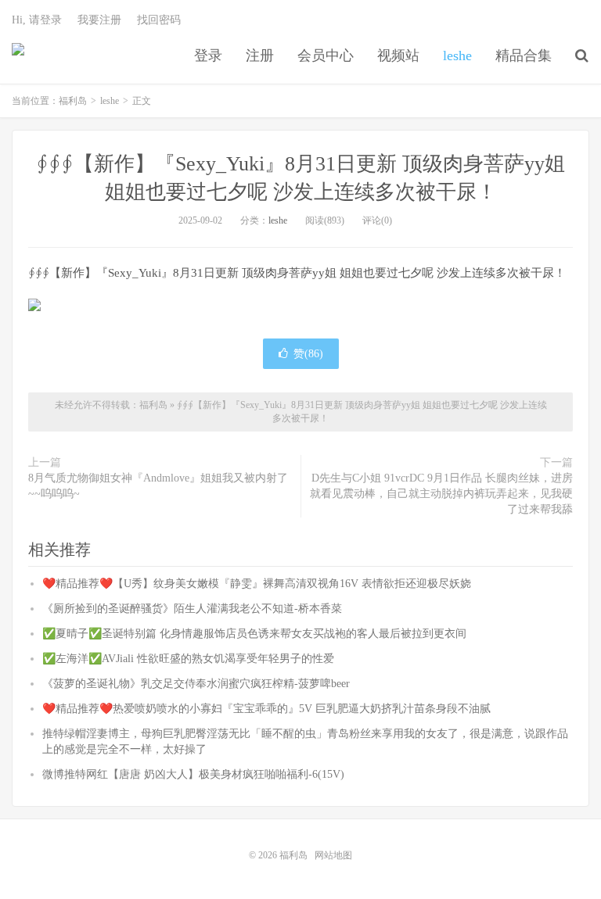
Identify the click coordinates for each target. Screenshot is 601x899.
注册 (260, 55)
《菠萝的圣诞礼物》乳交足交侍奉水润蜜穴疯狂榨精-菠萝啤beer (196, 683)
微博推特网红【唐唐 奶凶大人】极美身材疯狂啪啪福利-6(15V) (193, 774)
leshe (457, 55)
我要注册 (99, 20)
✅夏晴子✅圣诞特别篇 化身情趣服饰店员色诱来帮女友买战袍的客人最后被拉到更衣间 (254, 633)
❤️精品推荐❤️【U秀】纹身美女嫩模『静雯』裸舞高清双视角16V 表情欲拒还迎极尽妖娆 (256, 583)
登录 (208, 55)
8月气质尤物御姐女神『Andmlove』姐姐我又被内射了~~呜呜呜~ (158, 486)
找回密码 (159, 20)
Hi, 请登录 (37, 20)
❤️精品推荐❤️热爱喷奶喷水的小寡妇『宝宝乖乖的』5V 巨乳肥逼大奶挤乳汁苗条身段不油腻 (266, 709)
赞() (308, 354)
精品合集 (523, 55)
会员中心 (325, 55)
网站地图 (333, 855)
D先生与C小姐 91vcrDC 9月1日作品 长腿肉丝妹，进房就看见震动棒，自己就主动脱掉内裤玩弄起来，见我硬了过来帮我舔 (441, 493)
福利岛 (18, 55)
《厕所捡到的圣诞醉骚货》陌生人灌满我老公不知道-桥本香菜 (192, 608)
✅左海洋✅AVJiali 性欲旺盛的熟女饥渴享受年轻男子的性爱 (188, 658)
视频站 (398, 55)
